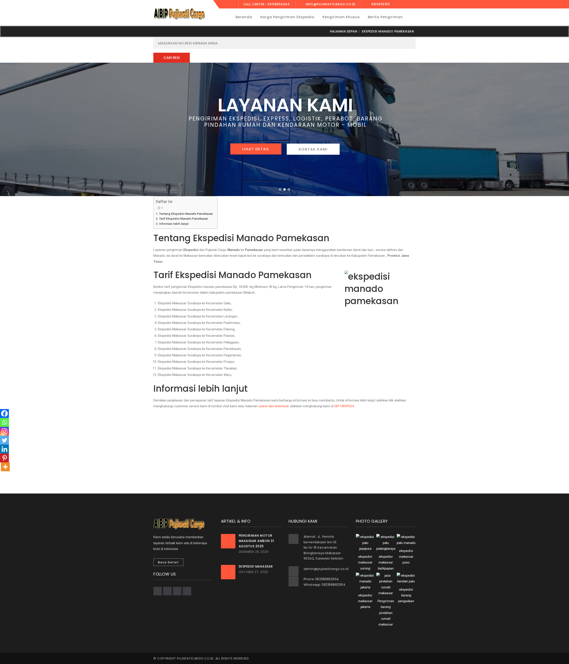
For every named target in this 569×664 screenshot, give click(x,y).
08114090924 (344, 406)
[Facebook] (4, 413)
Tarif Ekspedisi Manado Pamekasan (183, 218)
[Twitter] (4, 440)
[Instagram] (4, 431)
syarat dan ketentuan (273, 406)
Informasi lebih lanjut (173, 223)
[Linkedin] (4, 449)
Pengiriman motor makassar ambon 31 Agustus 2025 (256, 540)
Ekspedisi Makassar (256, 566)
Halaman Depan (343, 31)
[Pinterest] (4, 457)
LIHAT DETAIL (255, 149)
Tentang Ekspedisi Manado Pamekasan (186, 213)
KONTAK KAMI (313, 149)
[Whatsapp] (4, 422)
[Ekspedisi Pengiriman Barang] (179, 14)
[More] (5, 466)
